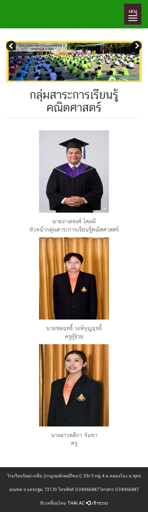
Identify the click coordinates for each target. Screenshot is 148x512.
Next (136, 47)
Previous (12, 47)
